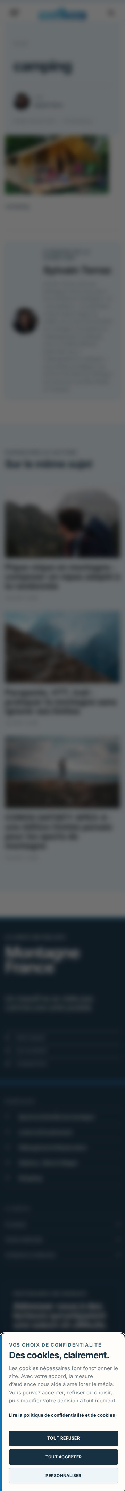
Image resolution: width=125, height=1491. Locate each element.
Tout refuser (63, 1438)
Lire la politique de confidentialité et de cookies (62, 1415)
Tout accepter (63, 1456)
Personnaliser (63, 1475)
